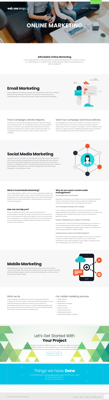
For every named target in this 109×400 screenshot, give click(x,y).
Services (76, 8)
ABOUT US (75, 397)
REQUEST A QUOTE (54, 354)
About (69, 8)
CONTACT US (87, 397)
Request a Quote (96, 2)
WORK (81, 397)
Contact (94, 8)
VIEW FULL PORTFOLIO (54, 378)
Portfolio (85, 8)
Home (63, 8)
